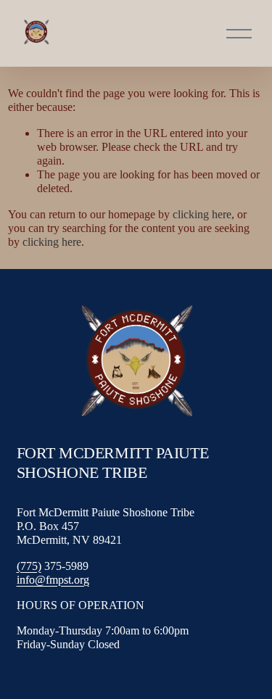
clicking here (202, 214)
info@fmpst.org (53, 580)
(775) (29, 566)
